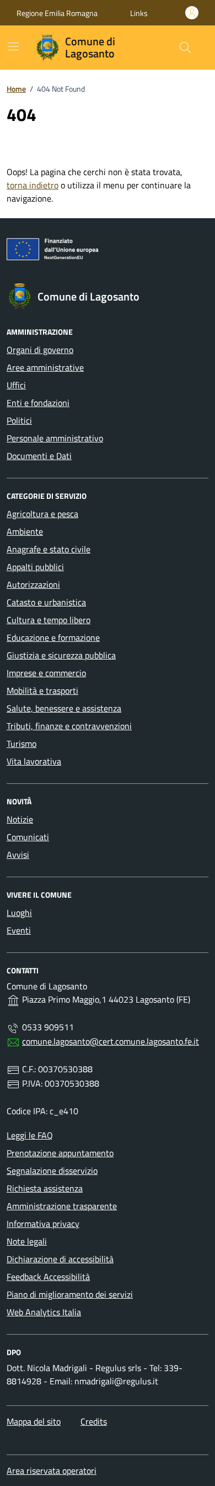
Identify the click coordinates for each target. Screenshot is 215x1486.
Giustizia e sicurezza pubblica (61, 655)
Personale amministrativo (55, 438)
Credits (93, 1421)
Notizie (20, 819)
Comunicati (28, 837)
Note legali (27, 1241)
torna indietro (32, 185)
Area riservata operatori (51, 1470)
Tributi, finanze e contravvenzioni (69, 726)
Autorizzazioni (33, 584)
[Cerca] (185, 47)
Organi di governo (40, 349)
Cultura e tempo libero (48, 619)
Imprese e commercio (46, 672)
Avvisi (18, 854)
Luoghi (19, 912)
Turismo (21, 743)
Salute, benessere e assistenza (64, 708)
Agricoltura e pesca (42, 513)
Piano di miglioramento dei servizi (70, 1294)
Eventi (19, 930)
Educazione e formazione (53, 637)
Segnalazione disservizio (52, 1170)
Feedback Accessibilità (48, 1276)
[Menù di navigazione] (13, 46)
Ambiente (25, 531)
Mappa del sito (34, 1421)
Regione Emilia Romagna (57, 13)
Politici (19, 420)
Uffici (16, 385)
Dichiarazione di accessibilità (60, 1259)
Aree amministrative (45, 367)
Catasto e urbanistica (46, 602)
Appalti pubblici (35, 566)
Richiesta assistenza (45, 1188)
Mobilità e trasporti (42, 690)
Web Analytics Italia (44, 1312)
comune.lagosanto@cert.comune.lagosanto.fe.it (110, 1041)
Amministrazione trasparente (62, 1206)
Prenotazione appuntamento (60, 1153)
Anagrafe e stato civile (48, 549)
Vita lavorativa (34, 761)
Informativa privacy (43, 1223)
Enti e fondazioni (38, 402)
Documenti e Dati (39, 455)
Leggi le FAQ (30, 1135)
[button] (139, 13)
